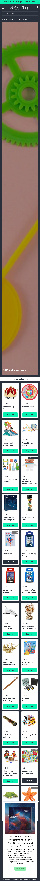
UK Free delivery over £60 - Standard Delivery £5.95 (20, 2)
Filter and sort (20, 379)
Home (3, 19)
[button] (36, 8)
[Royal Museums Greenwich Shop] (19, 8)
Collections (11, 19)
